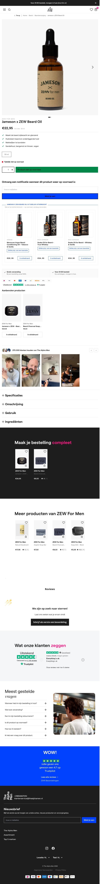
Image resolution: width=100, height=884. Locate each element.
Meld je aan (50, 196)
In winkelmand (25, 258)
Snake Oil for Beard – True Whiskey (45, 244)
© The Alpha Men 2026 (49, 868)
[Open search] (9, 9)
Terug (18, 15)
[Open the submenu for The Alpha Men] (93, 832)
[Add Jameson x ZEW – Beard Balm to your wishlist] (26, 451)
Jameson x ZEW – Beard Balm (11, 326)
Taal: (54, 860)
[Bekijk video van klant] (11, 370)
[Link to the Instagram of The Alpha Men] (46, 850)
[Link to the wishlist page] (89, 9)
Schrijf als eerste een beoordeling (50, 622)
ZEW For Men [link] (8, 119)
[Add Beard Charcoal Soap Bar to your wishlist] (45, 451)
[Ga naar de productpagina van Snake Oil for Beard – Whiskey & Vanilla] (80, 224)
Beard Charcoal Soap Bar (31, 326)
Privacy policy (60, 872)
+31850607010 (20, 798)
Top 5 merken (10, 841)
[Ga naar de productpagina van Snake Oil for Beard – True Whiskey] (49, 224)
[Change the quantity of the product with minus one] (4, 169)
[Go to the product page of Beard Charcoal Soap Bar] (32, 308)
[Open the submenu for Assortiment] (93, 837)
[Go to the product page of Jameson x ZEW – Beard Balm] (11, 308)
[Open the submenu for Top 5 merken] (93, 841)
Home (25, 15)
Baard (31, 15)
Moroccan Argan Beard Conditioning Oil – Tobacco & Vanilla (17, 245)
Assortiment (9, 837)
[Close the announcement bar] (93, 2)
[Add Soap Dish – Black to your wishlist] (82, 522)
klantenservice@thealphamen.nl (28, 801)
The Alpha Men (10, 832)
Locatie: (40, 860)
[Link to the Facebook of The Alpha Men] (52, 850)
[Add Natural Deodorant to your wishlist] (26, 522)
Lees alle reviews (47, 779)
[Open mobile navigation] (4, 9)
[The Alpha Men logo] (49, 9)
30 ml (6, 154)
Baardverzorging (40, 15)
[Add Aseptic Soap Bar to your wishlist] (45, 522)
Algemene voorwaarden (42, 872)
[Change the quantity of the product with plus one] (12, 169)
